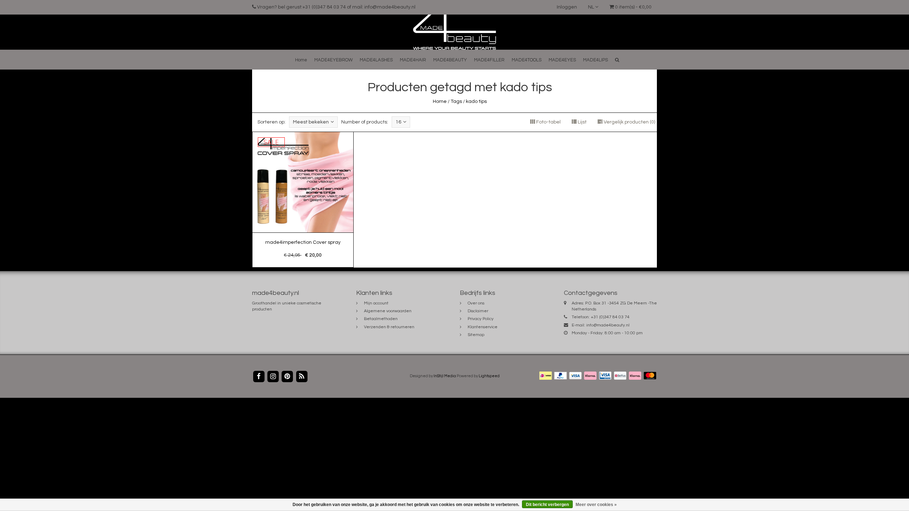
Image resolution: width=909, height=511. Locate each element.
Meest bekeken (311, 122)
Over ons (476, 303)
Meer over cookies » (596, 504)
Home (301, 59)
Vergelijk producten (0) (629, 122)
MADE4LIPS (595, 59)
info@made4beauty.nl (608, 325)
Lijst (582, 122)
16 (398, 122)
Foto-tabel (548, 122)
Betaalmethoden (381, 319)
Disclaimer (478, 311)
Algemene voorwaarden (388, 311)
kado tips (476, 101)
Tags (456, 101)
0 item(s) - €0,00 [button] (633, 7)
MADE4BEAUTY (450, 59)
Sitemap (476, 335)
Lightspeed (489, 376)
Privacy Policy (481, 319)
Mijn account (376, 303)
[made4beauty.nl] (454, 31)
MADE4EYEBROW (333, 59)
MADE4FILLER (489, 59)
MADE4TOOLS (526, 59)
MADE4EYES (562, 59)
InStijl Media (445, 376)
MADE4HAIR (413, 59)
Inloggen (567, 7)
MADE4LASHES (376, 59)
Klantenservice (482, 327)
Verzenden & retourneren (389, 327)
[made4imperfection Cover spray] (303, 200)
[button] (617, 60)
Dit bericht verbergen (547, 504)
